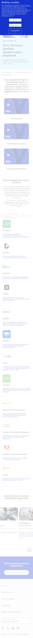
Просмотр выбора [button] (15, 30)
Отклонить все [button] (15, 25)
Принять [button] (15, 20)
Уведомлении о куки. (7, 15)
